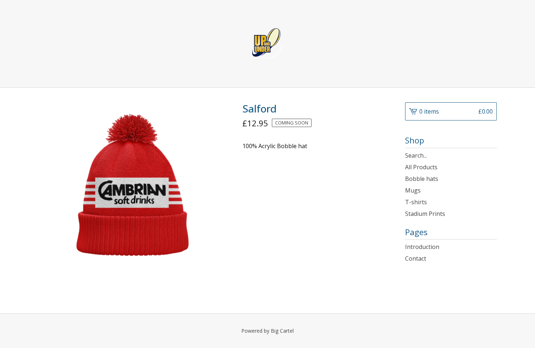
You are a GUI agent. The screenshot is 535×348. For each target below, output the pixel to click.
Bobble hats (421, 179)
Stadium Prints (425, 214)
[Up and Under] (267, 43)
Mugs (413, 190)
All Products (421, 167)
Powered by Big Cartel (267, 330)
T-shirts (416, 202)
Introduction (422, 247)
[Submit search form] (491, 155)
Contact (415, 258)
